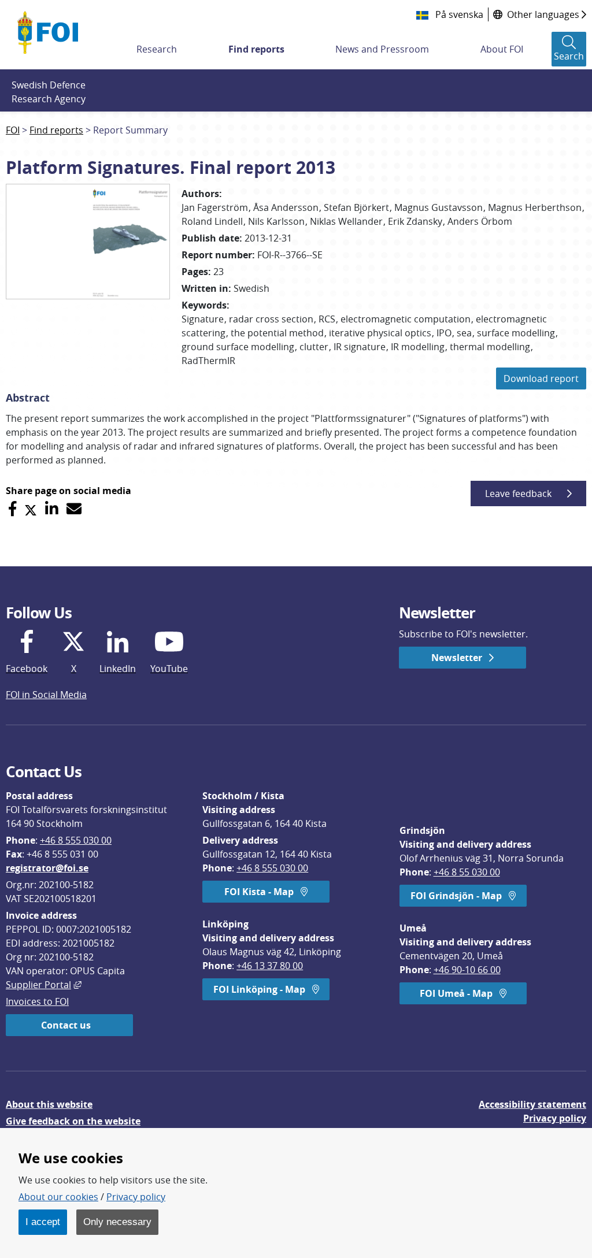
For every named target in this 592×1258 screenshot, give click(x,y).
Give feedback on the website (73, 1121)
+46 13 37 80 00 (269, 965)
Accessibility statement (532, 1104)
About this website (49, 1104)
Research (156, 49)
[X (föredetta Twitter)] (30, 509)
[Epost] (74, 509)
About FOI (501, 49)
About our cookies (58, 1196)
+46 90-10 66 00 (467, 969)
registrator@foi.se (47, 868)
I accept (42, 1221)
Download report (541, 378)
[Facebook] (12, 509)
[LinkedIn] (51, 509)
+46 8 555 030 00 (76, 840)
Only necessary (117, 1221)
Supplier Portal (44, 984)
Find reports (256, 49)
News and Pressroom (382, 49)
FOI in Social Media (46, 694)
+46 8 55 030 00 (467, 872)
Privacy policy (554, 1118)
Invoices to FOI (37, 1001)
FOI (13, 130)
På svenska (458, 14)
